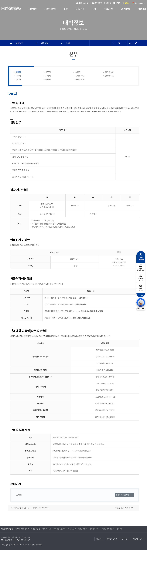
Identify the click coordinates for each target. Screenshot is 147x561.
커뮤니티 (142, 8)
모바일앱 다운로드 (138, 539)
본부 (68, 43)
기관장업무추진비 (108, 529)
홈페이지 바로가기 (122, 495)
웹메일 (117, 3)
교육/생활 (79, 8)
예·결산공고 (72, 529)
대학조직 (44, 43)
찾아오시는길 (46, 529)
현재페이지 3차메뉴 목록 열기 (61, 43)
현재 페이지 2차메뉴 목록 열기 (36, 43)
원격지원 (124, 539)
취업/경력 (108, 8)
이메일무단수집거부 (22, 529)
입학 (66, 8)
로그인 (126, 3)
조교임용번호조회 (60, 529)
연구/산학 (125, 8)
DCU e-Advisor (84, 3)
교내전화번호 (35, 529)
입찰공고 (99, 539)
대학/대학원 (50, 8)
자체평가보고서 (94, 529)
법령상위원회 (82, 529)
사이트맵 (119, 529)
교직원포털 (98, 3)
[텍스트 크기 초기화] (119, 43)
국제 (94, 8)
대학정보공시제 (112, 539)
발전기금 (108, 3)
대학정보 (33, 8)
